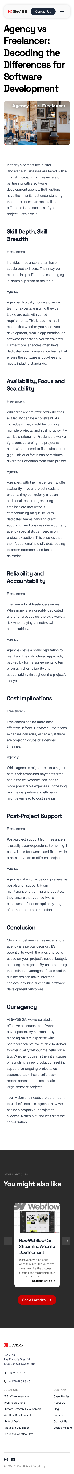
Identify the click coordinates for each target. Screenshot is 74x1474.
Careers (58, 1415)
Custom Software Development (23, 1409)
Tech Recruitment (14, 1402)
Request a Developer (16, 1427)
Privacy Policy (38, 1466)
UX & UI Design (13, 1421)
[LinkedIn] (13, 1459)
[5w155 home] (18, 12)
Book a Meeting (63, 1427)
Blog (56, 1409)
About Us (59, 1402)
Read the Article (43, 1280)
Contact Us (43, 11)
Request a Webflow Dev (18, 1434)
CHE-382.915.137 (14, 1373)
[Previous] (8, 1241)
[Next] (66, 1241)
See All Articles (34, 1300)
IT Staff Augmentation (17, 1396)
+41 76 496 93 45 (19, 1381)
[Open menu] (62, 11)
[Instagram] (6, 1459)
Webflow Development (17, 1415)
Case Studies (61, 1396)
